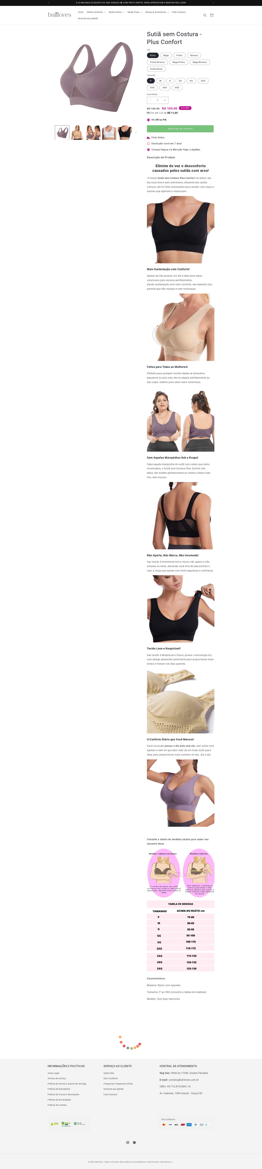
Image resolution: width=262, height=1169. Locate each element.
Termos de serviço (57, 1078)
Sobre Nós (109, 1073)
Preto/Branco (157, 62)
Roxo (153, 55)
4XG (165, 87)
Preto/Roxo (156, 69)
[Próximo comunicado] (213, 3)
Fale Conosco (110, 1094)
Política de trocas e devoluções (63, 1094)
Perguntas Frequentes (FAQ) (118, 1083)
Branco (194, 55)
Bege (166, 55)
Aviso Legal (53, 1073)
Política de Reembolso (59, 1089)
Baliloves (99, 1162)
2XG (203, 81)
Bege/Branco (200, 62)
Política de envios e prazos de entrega (67, 1083)
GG (180, 81)
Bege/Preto (179, 62)
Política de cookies (57, 1105)
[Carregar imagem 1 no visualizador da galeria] (62, 133)
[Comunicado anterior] (48, 3)
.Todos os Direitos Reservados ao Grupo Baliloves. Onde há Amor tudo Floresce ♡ (139, 1162)
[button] (96, 12)
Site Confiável (111, 1078)
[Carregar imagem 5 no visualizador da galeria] (125, 133)
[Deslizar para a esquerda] (51, 132)
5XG (177, 87)
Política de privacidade (59, 1099)
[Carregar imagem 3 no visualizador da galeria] (93, 133)
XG (191, 81)
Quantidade (152, 94)
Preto (179, 55)
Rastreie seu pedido (114, 1089)
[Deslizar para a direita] (136, 132)
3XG (152, 87)
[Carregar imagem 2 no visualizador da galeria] (78, 133)
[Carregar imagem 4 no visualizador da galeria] (109, 133)
